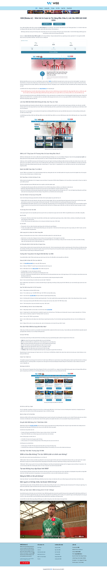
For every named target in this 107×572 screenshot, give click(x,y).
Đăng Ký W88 (57, 547)
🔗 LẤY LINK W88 (25, 562)
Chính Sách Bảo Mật (41, 552)
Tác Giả (39, 558)
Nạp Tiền (63, 8)
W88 (36, 8)
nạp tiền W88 (32, 295)
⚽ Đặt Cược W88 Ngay (53, 52)
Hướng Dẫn (47, 8)
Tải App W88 (57, 554)
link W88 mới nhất (29, 263)
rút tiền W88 (49, 309)
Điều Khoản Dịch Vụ (41, 554)
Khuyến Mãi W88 (58, 556)
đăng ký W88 (35, 268)
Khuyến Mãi (69, 8)
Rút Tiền (58, 8)
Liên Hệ (39, 549)
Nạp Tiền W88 (57, 549)
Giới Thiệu (39, 547)
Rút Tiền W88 (57, 552)
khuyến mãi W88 (33, 425)
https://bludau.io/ (43, 88)
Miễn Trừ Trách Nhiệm (42, 556)
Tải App (52, 8)
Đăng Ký (41, 8)
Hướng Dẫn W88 (58, 558)
